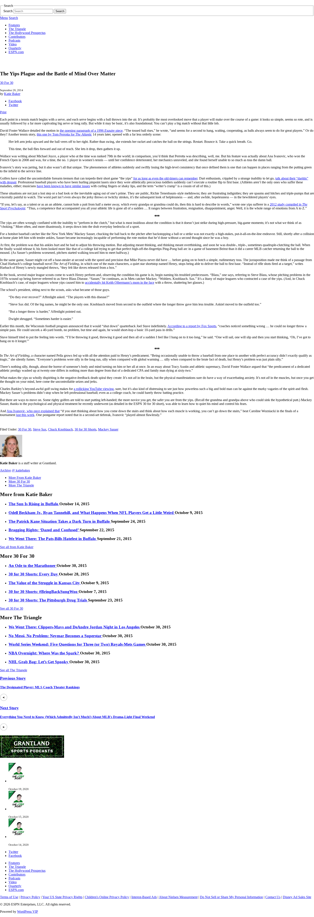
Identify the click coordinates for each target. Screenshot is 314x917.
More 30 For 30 (19, 481)
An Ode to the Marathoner (33, 565)
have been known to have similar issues (63, 186)
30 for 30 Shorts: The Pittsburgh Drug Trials (48, 600)
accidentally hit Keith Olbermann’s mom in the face (119, 282)
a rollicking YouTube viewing (94, 389)
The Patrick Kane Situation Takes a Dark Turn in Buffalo (60, 521)
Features (14, 25)
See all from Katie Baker (16, 547)
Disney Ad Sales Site (297, 897)
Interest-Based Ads (144, 897)
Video (13, 44)
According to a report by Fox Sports (191, 326)
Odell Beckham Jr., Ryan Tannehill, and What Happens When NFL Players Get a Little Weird (92, 512)
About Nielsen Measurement (178, 897)
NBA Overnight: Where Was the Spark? (44, 653)
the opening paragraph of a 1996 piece (91, 130)
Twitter (13, 105)
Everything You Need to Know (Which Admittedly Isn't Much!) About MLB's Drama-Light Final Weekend (77, 717)
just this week (25, 415)
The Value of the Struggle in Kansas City (45, 583)
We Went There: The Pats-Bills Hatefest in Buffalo (53, 538)
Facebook (15, 101)
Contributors (17, 36)
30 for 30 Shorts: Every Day (34, 574)
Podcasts (14, 40)
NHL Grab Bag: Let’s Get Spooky (39, 662)
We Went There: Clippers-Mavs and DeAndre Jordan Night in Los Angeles (75, 627)
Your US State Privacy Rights (62, 897)
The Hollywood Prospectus (27, 33)
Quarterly (15, 48)
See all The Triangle (13, 670)
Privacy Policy (30, 897)
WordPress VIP (27, 911)
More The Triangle (21, 485)
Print (3, 112)
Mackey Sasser (108, 429)
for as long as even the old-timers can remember (165, 178)
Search (8, 11)
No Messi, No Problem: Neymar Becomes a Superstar (56, 636)
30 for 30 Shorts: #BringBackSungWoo (44, 591)
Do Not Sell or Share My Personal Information (231, 897)
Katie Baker (12, 94)
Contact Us (272, 897)
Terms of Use (9, 897)
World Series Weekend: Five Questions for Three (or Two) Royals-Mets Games (77, 644)
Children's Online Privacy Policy (107, 897)
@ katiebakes (21, 470)
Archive (5, 470)
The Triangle (17, 29)
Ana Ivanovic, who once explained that (33, 411)
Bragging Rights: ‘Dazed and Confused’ (44, 530)
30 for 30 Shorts (85, 429)
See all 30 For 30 (11, 608)
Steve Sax (39, 429)
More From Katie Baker (25, 477)
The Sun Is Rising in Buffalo (34, 504)
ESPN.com (16, 52)
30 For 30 (6, 83)
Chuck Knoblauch (60, 429)
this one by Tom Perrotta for (64, 134)
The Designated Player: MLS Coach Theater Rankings (40, 687)
